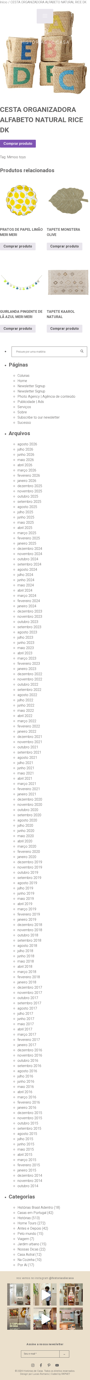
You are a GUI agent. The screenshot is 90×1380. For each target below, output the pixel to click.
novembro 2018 (29, 930)
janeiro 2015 (26, 1170)
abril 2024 (24, 590)
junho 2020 (25, 830)
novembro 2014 (29, 1180)
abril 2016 (24, 1092)
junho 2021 (25, 768)
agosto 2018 (27, 945)
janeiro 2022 (26, 731)
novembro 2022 (29, 679)
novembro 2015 (29, 1118)
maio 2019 (25, 898)
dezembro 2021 (29, 736)
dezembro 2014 (29, 1175)
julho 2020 (25, 825)
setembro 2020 (29, 815)
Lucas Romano (41, 1374)
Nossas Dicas (27, 1249)
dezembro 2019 (29, 862)
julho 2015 (25, 1139)
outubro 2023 (27, 621)
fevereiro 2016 (28, 1102)
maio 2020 (25, 836)
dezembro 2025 (29, 486)
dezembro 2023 (29, 611)
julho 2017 (25, 1013)
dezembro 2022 (29, 674)
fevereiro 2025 (28, 538)
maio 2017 (25, 1024)
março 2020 (26, 846)
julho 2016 (25, 1076)
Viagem (23, 1239)
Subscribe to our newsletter (38, 417)
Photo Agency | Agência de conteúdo (46, 396)
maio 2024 (25, 585)
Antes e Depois (29, 1228)
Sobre (22, 412)
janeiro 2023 (26, 668)
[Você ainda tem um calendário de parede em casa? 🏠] (18, 1319)
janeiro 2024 (26, 606)
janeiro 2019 (26, 919)
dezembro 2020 (29, 799)
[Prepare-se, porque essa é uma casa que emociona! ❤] (71, 1294)
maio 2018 (25, 961)
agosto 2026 (27, 444)
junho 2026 (25, 454)
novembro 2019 (29, 867)
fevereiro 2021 (28, 789)
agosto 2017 (27, 1008)
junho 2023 (25, 642)
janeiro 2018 (26, 982)
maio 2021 (25, 773)
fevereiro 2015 (28, 1165)
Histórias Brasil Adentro (35, 1207)
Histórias (24, 1218)
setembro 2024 (29, 564)
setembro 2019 (29, 877)
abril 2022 (24, 716)
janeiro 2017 (26, 1045)
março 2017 (26, 1034)
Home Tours (26, 1223)
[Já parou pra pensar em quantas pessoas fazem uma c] (45, 1294)
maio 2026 (25, 460)
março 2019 (26, 909)
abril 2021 (24, 778)
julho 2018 (25, 951)
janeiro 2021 (26, 794)
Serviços (24, 407)
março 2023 (26, 658)
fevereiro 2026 (28, 475)
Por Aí (22, 1265)
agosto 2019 (27, 883)
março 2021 (26, 783)
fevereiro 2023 (28, 663)
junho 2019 (25, 893)
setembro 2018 (29, 940)
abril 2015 (24, 1154)
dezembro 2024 (29, 548)
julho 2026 (25, 449)
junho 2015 (25, 1144)
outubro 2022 (27, 684)
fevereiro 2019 (28, 914)
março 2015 (26, 1160)
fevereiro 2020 (28, 851)
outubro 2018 (27, 935)
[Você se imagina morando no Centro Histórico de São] (71, 1319)
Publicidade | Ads (30, 401)
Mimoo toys (16, 157)
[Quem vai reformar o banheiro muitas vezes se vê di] (18, 1294)
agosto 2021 (27, 757)
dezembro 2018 (29, 924)
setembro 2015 (29, 1128)
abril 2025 (24, 527)
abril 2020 (24, 841)
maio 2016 (25, 1086)
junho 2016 (25, 1081)
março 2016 (26, 1097)
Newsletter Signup (31, 386)
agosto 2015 (27, 1133)
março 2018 (26, 971)
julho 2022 (25, 700)
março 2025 (26, 533)
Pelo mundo (26, 1233)
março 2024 (26, 595)
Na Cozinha (26, 1259)
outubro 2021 (27, 747)
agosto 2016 (27, 1071)
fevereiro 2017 (28, 1039)
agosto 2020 (27, 820)
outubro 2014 (27, 1186)
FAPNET (65, 1374)
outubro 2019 (27, 872)
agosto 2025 (27, 507)
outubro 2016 (27, 1060)
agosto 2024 (27, 569)
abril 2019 (24, 904)
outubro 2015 (27, 1123)
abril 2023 (24, 653)
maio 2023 (25, 648)
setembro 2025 (29, 501)
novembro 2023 (29, 616)
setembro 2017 (29, 1003)
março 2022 (26, 721)
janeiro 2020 (26, 857)
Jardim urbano (28, 1244)
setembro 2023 (29, 627)
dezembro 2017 (29, 987)
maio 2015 (25, 1149)
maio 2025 (25, 522)
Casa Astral (26, 1254)
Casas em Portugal (31, 1212)
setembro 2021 (29, 752)
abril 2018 (24, 966)
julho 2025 (25, 512)
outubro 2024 (27, 559)
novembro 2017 (29, 992)
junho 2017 (25, 1019)
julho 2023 (25, 637)
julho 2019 (25, 888)
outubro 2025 (27, 496)
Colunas (23, 375)
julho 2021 (25, 763)
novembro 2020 (29, 804)
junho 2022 (25, 705)
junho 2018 (25, 956)
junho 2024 (25, 580)
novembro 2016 (29, 1055)
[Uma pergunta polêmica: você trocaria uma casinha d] (45, 1319)
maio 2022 (25, 710)
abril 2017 (24, 1029)
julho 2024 (25, 574)
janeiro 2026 (26, 480)
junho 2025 (25, 517)
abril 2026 (24, 465)
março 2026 (26, 470)
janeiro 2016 (26, 1107)
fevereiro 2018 (28, 977)
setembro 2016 (29, 1066)
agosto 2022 (27, 695)
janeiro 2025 (26, 543)
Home (22, 381)
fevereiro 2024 (28, 601)
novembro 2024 (29, 554)
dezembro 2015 (29, 1113)
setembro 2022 (29, 689)
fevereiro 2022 (28, 726)
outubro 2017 (27, 998)
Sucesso (24, 422)
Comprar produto (17, 143)
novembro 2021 (29, 742)
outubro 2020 (27, 810)
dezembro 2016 (29, 1050)
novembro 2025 (29, 491)
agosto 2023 (27, 632)
